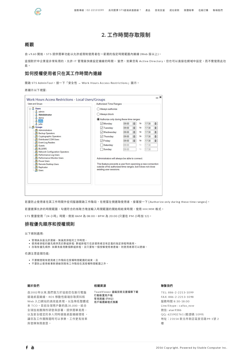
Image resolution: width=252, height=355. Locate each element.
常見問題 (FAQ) (103, 298)
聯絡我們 (218, 10)
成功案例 (174, 10)
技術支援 (160, 10)
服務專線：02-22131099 (89, 10)
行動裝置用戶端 (103, 295)
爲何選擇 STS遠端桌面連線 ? (125, 10)
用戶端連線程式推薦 (106, 301)
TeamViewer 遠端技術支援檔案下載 (116, 291)
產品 (148, 10)
